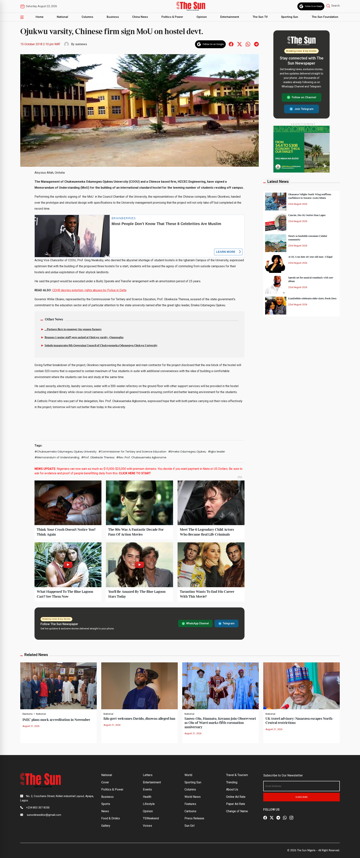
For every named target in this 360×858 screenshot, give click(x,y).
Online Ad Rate (235, 797)
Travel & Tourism (237, 775)
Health (147, 797)
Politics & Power (172, 17)
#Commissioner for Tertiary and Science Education (132, 451)
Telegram (229, 623)
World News (192, 797)
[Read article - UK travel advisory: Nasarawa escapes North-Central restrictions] (301, 685)
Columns (87, 17)
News (105, 811)
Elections (27, 714)
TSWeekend (151, 818)
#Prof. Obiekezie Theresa (97, 457)
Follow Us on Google (313, 6)
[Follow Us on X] (272, 817)
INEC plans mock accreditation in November (56, 719)
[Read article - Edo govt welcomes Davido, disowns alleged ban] (139, 685)
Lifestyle (149, 804)
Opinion (201, 17)
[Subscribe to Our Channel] (278, 817)
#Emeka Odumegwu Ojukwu (187, 451)
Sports (105, 804)
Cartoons (190, 811)
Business (113, 17)
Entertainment (229, 17)
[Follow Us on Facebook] (265, 817)
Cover (105, 782)
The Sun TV (260, 17)
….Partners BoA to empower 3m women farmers (73, 329)
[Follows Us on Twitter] (239, 44)
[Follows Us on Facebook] (231, 44)
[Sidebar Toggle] (22, 17)
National (62, 17)
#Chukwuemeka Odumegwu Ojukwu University (65, 451)
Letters (147, 775)
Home (40, 17)
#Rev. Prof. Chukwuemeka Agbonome (141, 457)
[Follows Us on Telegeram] (256, 44)
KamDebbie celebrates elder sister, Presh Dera (312, 298)
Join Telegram (304, 108)
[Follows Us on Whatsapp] (248, 44)
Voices (147, 825)
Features (190, 804)
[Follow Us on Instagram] (291, 817)
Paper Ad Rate (235, 804)
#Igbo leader (216, 451)
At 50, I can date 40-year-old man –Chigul (310, 257)
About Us (232, 789)
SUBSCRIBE (302, 797)
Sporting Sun (289, 17)
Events (147, 789)
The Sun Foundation (325, 17)
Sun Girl (189, 825)
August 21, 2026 (31, 726)
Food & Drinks (110, 818)
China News (140, 17)
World (188, 775)
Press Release (194, 818)
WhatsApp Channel (197, 623)
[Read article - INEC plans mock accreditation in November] (58, 685)
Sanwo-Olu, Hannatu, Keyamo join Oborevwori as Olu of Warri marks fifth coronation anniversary (220, 723)
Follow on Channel (304, 97)
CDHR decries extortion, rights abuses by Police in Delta (89, 290)
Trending (231, 782)
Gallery (105, 825)
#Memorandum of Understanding (56, 457)
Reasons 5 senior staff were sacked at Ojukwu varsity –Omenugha (84, 337)
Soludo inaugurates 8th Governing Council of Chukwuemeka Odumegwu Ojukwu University (101, 345)
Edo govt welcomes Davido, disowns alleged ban (139, 718)
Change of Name (237, 811)
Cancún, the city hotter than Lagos (307, 215)
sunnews (81, 44)
